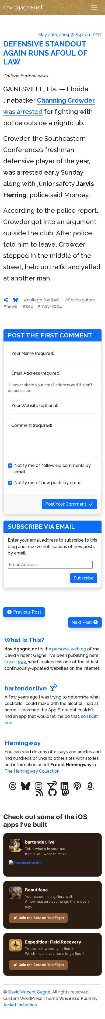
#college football (42, 300)
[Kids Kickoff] (77, 786)
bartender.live (26, 688)
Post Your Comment (65, 504)
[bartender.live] (51, 786)
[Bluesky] (25, 786)
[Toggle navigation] (94, 7)
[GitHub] (52, 793)
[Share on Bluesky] (15, 300)
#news (10, 306)
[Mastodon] (65, 793)
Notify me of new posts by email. (48, 482)
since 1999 (15, 661)
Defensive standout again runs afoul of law (45, 52)
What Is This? (24, 639)
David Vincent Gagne (29, 992)
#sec (28, 306)
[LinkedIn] (64, 786)
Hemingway (23, 742)
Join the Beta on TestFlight (41, 918)
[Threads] (12, 786)
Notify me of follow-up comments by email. (52, 468)
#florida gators (80, 300)
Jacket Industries (20, 1004)
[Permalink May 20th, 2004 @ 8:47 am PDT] (6, 300)
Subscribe (84, 578)
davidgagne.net (23, 7)
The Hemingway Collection (32, 771)
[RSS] (39, 793)
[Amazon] (90, 786)
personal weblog (69, 648)
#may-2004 (49, 306)
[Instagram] (38, 786)
